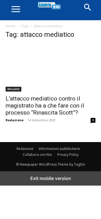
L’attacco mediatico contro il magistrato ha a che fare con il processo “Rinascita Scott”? (45, 105)
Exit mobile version (50, 178)
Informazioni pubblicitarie (59, 148)
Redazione (15, 120)
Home (10, 26)
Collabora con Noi (37, 154)
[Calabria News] (51, 5)
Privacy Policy (68, 154)
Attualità (13, 89)
